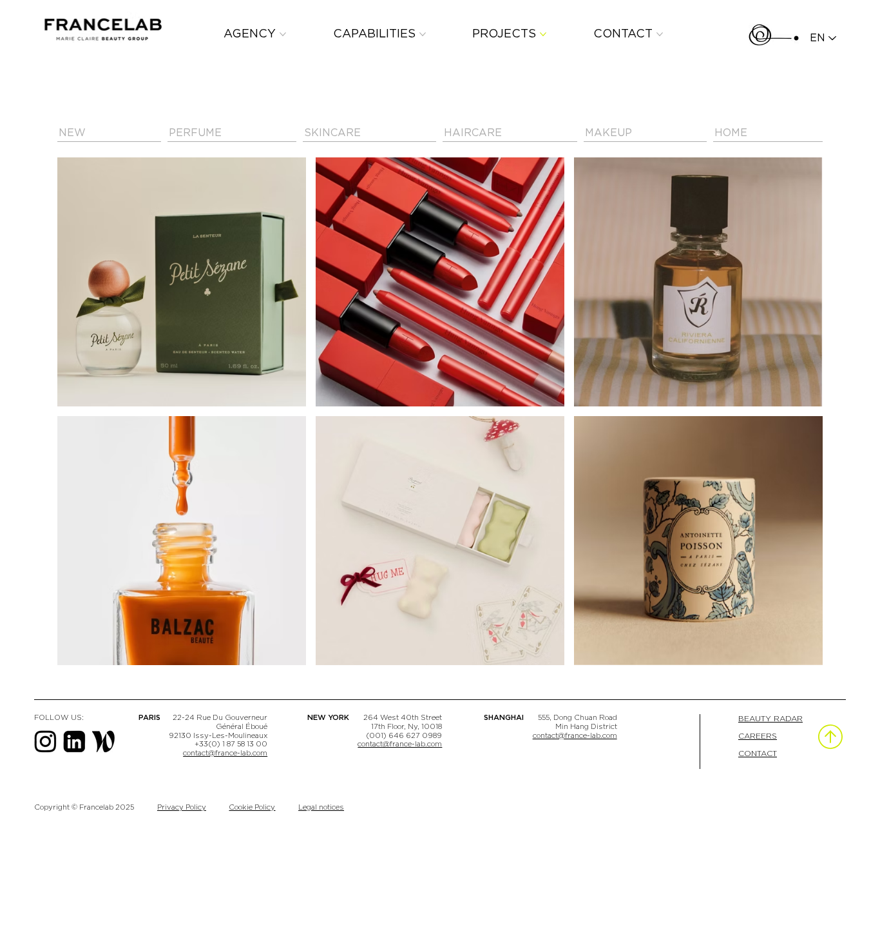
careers (757, 736)
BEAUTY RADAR (770, 719)
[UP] (830, 737)
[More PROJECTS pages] (543, 34)
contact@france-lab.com (225, 753)
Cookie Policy (252, 807)
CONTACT (757, 753)
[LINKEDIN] (74, 741)
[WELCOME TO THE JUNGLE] (103, 741)
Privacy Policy (181, 807)
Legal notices (321, 807)
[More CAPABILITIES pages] (422, 34)
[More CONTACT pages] (659, 34)
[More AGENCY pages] (283, 34)
